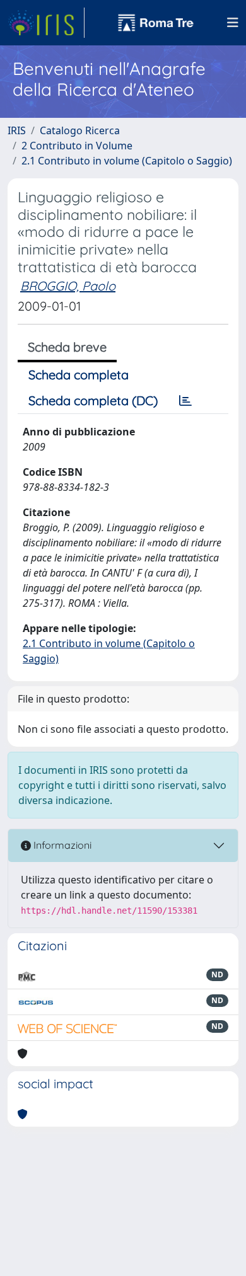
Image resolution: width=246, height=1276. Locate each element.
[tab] (185, 401)
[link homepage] (46, 23)
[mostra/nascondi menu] (232, 22)
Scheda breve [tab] (67, 347)
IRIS (17, 130)
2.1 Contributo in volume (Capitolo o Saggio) (126, 161)
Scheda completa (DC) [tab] (93, 400)
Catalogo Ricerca (80, 130)
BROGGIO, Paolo (67, 286)
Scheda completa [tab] (78, 374)
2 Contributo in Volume (76, 145)
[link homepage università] (156, 23)
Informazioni (61, 845)
